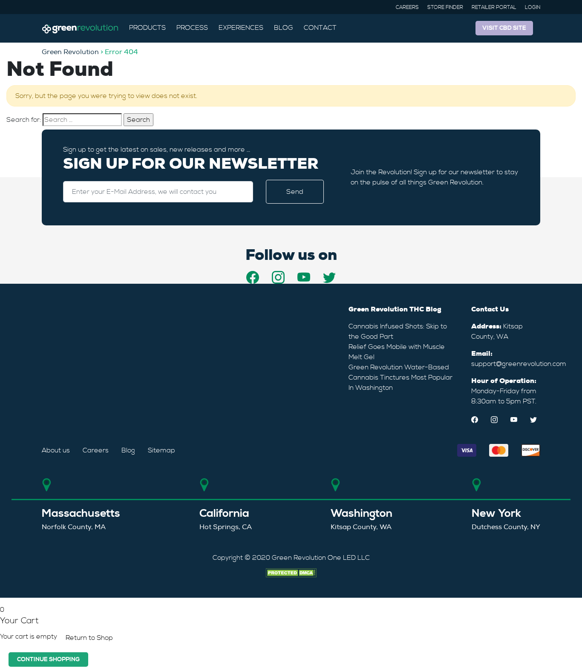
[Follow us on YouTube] (303, 277)
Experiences (241, 27)
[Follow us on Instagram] (278, 277)
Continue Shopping (48, 659)
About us (56, 450)
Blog (283, 27)
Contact (320, 27)
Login (532, 7)
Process (192, 27)
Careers (407, 7)
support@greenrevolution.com (518, 364)
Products (147, 27)
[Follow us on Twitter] (329, 277)
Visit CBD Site (504, 28)
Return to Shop (89, 638)
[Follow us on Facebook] (252, 277)
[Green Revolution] (80, 28)
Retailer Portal (494, 7)
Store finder (445, 7)
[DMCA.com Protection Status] (291, 571)
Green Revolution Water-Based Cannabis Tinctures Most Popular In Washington (400, 377)
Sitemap (161, 450)
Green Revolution (70, 52)
